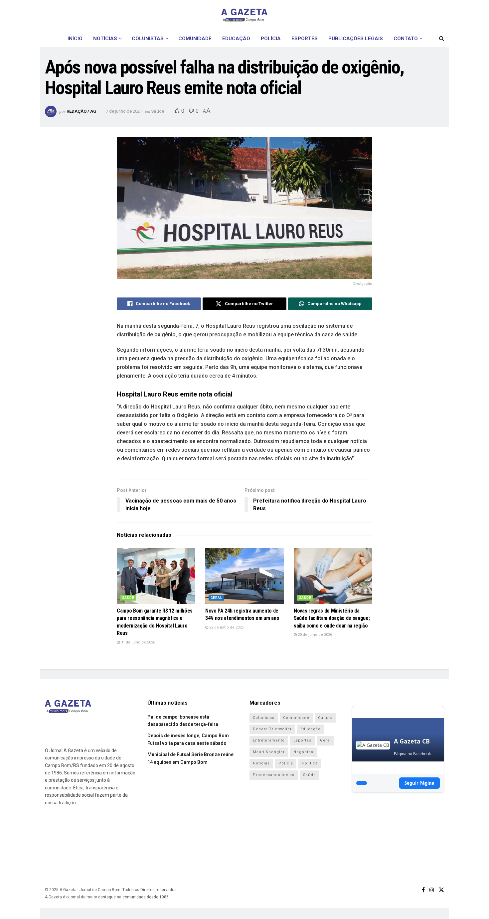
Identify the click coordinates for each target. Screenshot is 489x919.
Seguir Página (419, 783)
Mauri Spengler (269, 752)
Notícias (105, 39)
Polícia (271, 39)
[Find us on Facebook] (423, 890)
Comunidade (195, 39)
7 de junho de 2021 (124, 111)
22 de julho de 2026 (226, 627)
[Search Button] (441, 38)
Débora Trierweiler (272, 729)
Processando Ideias (273, 775)
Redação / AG (81, 111)
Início (75, 39)
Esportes (304, 39)
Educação (236, 39)
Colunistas (148, 39)
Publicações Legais (355, 39)
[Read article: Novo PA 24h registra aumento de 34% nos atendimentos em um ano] (244, 576)
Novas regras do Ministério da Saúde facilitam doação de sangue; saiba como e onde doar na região (332, 618)
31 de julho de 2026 (137, 642)
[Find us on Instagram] (431, 890)
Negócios (303, 752)
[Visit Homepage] (244, 15)
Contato (406, 39)
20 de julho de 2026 (314, 634)
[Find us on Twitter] (441, 890)
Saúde (157, 111)
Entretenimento (269, 740)
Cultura (325, 718)
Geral (216, 598)
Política (310, 763)
